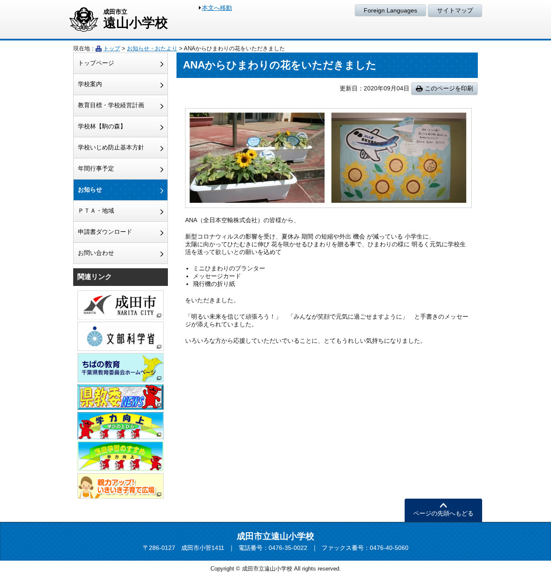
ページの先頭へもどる (443, 513)
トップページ (96, 62)
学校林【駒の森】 (102, 126)
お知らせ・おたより (152, 48)
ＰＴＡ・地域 (96, 210)
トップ (111, 48)
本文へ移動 (217, 7)
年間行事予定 (96, 168)
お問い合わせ (96, 252)
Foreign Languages (390, 10)
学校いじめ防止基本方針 (111, 147)
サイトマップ (455, 10)
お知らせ (90, 189)
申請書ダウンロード (105, 231)
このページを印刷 (449, 88)
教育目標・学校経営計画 (111, 105)
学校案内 (90, 84)
